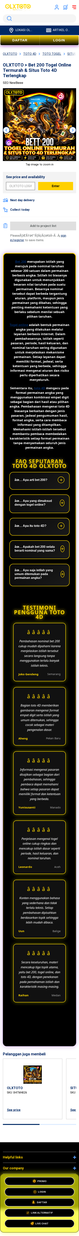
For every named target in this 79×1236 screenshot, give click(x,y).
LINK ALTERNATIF (42, 1214)
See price (14, 1110)
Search (8, 18)
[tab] (21, 1124)
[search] (39, 18)
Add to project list (43, 226)
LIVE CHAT (42, 1224)
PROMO (41, 1180)
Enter (56, 186)
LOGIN (59, 40)
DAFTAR (19, 40)
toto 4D (39, 388)
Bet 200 (20, 262)
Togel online (19, 325)
